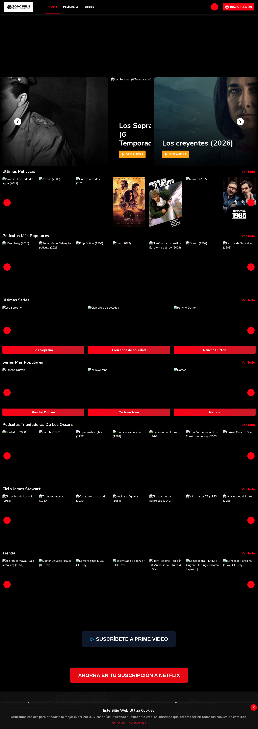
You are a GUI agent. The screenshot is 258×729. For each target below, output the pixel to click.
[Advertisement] (129, 44)
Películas (70, 7)
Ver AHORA (132, 154)
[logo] (18, 7)
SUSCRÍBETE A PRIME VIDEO (129, 639)
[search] (214, 6)
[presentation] (7, 202)
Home (52, 7)
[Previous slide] (17, 121)
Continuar (118, 723)
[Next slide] (240, 121)
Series (89, 7)
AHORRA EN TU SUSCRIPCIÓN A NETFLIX (129, 675)
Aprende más (137, 723)
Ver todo (248, 172)
